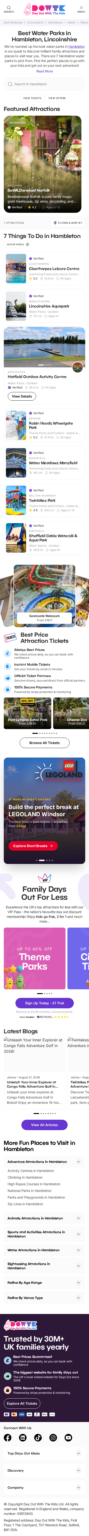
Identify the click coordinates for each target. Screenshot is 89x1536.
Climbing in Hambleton (25, 1177)
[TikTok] (38, 1438)
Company (15, 1487)
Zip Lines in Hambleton (25, 1204)
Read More (44, 71)
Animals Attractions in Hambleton (35, 1218)
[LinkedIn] (23, 1438)
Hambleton (55, 22)
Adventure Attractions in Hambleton (37, 1162)
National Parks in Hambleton (30, 1191)
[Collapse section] (78, 1162)
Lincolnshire (35, 22)
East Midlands (13, 22)
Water (72, 22)
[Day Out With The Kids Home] (44, 9)
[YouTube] (68, 1438)
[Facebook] (7, 1438)
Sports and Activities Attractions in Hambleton (36, 1234)
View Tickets (32, 98)
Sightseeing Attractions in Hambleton (29, 1266)
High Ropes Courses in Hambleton (34, 1184)
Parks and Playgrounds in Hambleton (36, 1197)
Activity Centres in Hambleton (31, 1171)
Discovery (16, 1470)
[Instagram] (53, 1438)
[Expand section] (78, 1218)
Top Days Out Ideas (24, 1453)
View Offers (57, 98)
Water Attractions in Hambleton (34, 1250)
